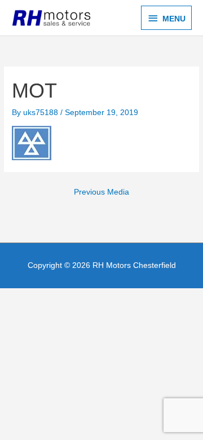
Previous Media (101, 192)
